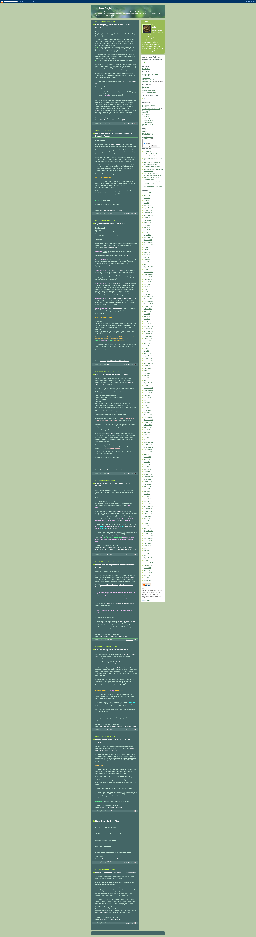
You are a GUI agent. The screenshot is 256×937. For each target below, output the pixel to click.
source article (104, 912)
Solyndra (97, 110)
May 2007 (147, 257)
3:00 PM (109, 554)
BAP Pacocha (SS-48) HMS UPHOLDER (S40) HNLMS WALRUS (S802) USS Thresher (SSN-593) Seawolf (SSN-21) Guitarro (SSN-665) (115, 549)
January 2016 (148, 511)
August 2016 (147, 528)
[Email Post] (135, 123)
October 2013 (148, 444)
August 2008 (147, 294)
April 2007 (147, 254)
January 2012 (148, 393)
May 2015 (147, 491)
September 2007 (148, 267)
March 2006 (147, 222)
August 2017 (147, 555)
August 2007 (147, 264)
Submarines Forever (148, 124)
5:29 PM (109, 473)
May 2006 (147, 227)
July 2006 (147, 232)
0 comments (129, 213)
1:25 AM (109, 213)
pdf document (119, 511)
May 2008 (147, 286)
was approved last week (111, 247)
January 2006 (148, 217)
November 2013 (148, 447)
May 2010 (147, 346)
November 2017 (148, 563)
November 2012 (148, 417)
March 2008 (147, 282)
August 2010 (147, 353)
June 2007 (147, 259)
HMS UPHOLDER (130, 526)
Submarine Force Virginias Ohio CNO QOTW (113, 120)
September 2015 (148, 501)
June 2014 (147, 464)
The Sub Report (146, 107)
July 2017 (147, 553)
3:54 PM (109, 639)
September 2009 (148, 326)
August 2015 (147, 499)
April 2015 (147, 489)
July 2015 (147, 496)
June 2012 (147, 405)
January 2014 (148, 452)
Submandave (146, 126)
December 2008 (148, 304)
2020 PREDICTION (149, 151)
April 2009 (147, 314)
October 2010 (148, 358)
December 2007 (148, 274)
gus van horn (146, 78)
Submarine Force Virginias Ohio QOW (111, 210)
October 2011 (148, 385)
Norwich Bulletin (115, 144)
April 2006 (147, 225)
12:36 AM (109, 811)
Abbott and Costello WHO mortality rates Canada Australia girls (118, 726)
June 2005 (147, 200)
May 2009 (147, 316)
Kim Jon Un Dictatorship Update (153, 186)
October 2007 (148, 269)
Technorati (146, 138)
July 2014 (147, 467)
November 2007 (148, 272)
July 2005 (147, 203)
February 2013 (148, 425)
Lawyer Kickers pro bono (149, 133)
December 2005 (148, 215)
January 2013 (148, 422)
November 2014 (148, 476)
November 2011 (148, 388)
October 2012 (148, 415)
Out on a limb (146, 118)
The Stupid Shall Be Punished (151, 109)
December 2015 (148, 508)
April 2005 (147, 195)
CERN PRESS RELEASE (116, 308)
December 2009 (148, 333)
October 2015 (148, 504)
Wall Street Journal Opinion (150, 74)
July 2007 (147, 262)
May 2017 (147, 550)
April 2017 (147, 548)
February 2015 (148, 484)
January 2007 (148, 247)
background (99, 36)
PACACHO (113, 526)
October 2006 (148, 240)
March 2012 (147, 398)
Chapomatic (145, 116)
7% (108, 327)
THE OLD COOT (147, 122)
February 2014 (148, 454)
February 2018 (148, 565)
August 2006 (147, 235)
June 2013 (147, 434)
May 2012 (147, 402)
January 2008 (148, 277)
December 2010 (148, 363)
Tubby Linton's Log (147, 120)
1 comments (129, 123)
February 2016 (148, 513)
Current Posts (148, 580)
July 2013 (147, 437)
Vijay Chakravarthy (147, 137)
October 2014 (148, 474)
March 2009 (147, 311)
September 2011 (148, 383)
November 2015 (148, 506)
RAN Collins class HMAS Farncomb (110, 919)
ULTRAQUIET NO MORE (149, 105)
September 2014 (148, 471)
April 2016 (147, 518)
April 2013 (147, 430)
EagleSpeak (145, 87)
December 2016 (148, 538)
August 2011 (147, 380)
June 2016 (147, 523)
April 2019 (147, 575)
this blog (147, 143)
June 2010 (147, 348)
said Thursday (111, 433)
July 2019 (147, 577)
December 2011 (148, 390)
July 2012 (147, 407)
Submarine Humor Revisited (152, 166)
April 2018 (147, 570)
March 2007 (147, 252)
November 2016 (148, 536)
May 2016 (147, 521)
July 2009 (147, 321)
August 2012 (147, 410)
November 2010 (148, 361)
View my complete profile (152, 51)
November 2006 (148, 242)
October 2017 (148, 560)
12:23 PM (110, 123)
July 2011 (146, 378)
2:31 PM (109, 862)
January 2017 (148, 541)
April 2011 (147, 373)
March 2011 (147, 370)
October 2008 (148, 299)
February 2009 (148, 309)
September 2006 (148, 237)
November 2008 (148, 301)
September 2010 (148, 356)
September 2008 (148, 296)
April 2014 (147, 459)
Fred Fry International (148, 90)
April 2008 (147, 284)
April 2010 (147, 343)
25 (109, 265)
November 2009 (148, 331)
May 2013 (147, 432)
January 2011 (148, 365)
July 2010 (147, 351)
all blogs (147, 146)
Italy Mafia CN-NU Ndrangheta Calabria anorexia (114, 636)
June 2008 (147, 289)
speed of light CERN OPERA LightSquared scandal (115, 361)
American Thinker (147, 76)
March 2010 (147, 341)
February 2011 (148, 368)
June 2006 (147, 230)
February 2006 (148, 220)
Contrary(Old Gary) (147, 111)
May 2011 (147, 375)
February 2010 (148, 338)
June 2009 (147, 319)
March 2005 (147, 193)
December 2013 (148, 449)
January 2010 (148, 336)
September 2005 (148, 208)
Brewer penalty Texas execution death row (112, 470)
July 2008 (147, 291)
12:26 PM (110, 923)
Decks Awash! (146, 114)
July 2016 (147, 526)
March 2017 (147, 545)
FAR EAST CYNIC (147, 135)
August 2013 (147, 439)
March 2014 (147, 457)
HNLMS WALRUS (112, 528)
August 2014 (147, 469)
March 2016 (147, 516)
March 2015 (147, 486)
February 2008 (148, 279)
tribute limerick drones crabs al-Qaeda (111, 859)
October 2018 (148, 573)
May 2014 (147, 462)
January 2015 (148, 481)
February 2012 (148, 395)
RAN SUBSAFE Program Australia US (111, 807)
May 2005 (147, 198)
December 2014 (148, 479)
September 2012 (148, 412)
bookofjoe (145, 131)
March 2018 (147, 568)
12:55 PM (110, 364)
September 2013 (148, 442)
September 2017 (148, 558)
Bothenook (145, 112)
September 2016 (148, 531)
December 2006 (148, 245)
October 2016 (148, 533)
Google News (146, 69)
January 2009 (148, 306)
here (100, 494)
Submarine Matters (147, 89)
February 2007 (148, 249)
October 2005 (148, 210)
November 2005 (148, 212)
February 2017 (148, 543)
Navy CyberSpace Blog (149, 92)
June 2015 (147, 494)
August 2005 (147, 205)
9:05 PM (109, 729)
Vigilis (154, 27)
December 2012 (148, 420)
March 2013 (147, 427)
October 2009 (148, 328)
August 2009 (147, 324)
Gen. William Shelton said (116, 270)
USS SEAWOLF (119, 520)
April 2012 (147, 400)
